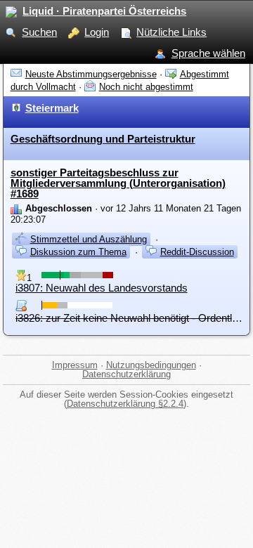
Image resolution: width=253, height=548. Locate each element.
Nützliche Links (171, 32)
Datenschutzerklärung (126, 374)
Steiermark (52, 108)
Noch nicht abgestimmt (146, 86)
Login (96, 32)
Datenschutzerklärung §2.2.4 (125, 403)
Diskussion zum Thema (78, 252)
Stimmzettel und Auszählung (88, 239)
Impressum (75, 365)
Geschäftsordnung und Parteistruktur (103, 139)
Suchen (39, 32)
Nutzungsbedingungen (151, 365)
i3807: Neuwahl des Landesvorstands (101, 288)
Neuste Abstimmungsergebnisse (91, 74)
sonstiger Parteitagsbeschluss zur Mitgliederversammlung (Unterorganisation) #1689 (118, 183)
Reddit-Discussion (197, 252)
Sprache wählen (208, 53)
